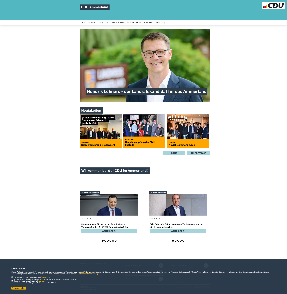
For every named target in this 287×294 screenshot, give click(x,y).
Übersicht (45, 277)
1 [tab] (103, 241)
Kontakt (148, 23)
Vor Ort (92, 23)
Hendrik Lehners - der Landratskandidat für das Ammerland (147, 91)
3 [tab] (108, 241)
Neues (102, 23)
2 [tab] (105, 241)
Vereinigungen (133, 23)
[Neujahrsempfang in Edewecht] (101, 130)
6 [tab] (115, 241)
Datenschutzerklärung (88, 274)
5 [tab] (113, 241)
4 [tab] (110, 241)
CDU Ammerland (115, 23)
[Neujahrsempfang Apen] (188, 128)
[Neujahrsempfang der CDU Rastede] (144, 128)
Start (82, 23)
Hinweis (41, 281)
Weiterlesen (109, 231)
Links (157, 23)
